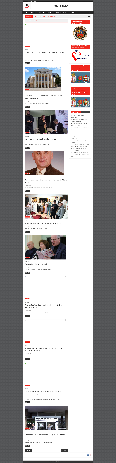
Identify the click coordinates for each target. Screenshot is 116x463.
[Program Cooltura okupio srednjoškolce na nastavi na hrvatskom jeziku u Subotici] (45, 288)
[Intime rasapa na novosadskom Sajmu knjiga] (46, 122)
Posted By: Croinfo (28, 57)
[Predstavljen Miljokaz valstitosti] (45, 247)
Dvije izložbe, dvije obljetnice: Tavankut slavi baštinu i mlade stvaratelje (46, 16)
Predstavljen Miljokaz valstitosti (36, 264)
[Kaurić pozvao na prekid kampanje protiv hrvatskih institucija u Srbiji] (44, 163)
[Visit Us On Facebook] (88, 454)
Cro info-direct (49, 12)
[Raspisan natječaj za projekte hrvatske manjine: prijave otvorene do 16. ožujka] (45, 331)
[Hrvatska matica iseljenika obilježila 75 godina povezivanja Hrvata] (46, 417)
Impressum (72, 12)
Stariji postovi (28, 450)
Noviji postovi (64, 450)
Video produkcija (63, 12)
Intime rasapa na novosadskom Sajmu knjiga (40, 139)
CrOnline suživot (32, 12)
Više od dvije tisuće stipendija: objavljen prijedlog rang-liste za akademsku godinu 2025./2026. (79, 140)
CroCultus (56, 12)
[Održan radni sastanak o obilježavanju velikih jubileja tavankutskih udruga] (43, 374)
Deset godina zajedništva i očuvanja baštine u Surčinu (43, 223)
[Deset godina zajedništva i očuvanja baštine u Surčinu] (46, 206)
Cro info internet (40, 12)
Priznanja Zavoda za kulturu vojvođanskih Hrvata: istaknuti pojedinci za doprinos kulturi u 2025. (80, 154)
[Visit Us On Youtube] (90, 454)
